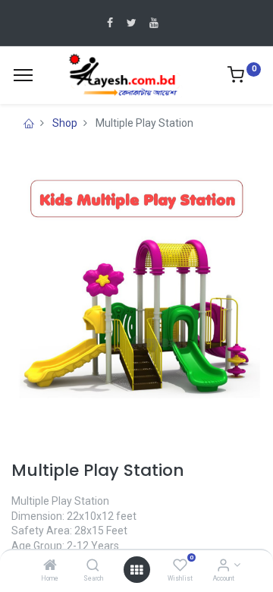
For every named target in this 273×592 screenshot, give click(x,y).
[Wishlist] (180, 566)
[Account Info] (223, 566)
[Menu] (23, 75)
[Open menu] (136, 570)
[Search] (93, 566)
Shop (64, 123)
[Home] (50, 566)
